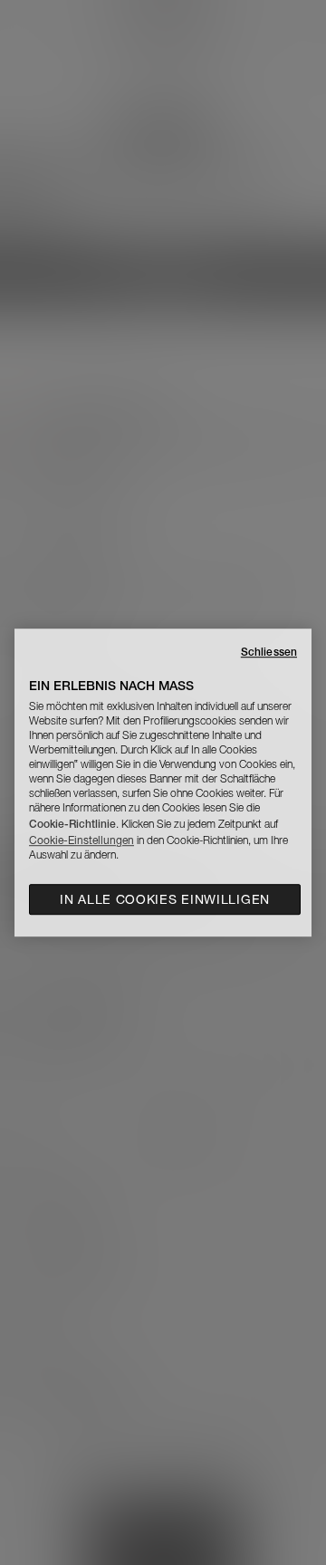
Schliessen (269, 651)
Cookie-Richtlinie (72, 824)
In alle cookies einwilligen (165, 899)
